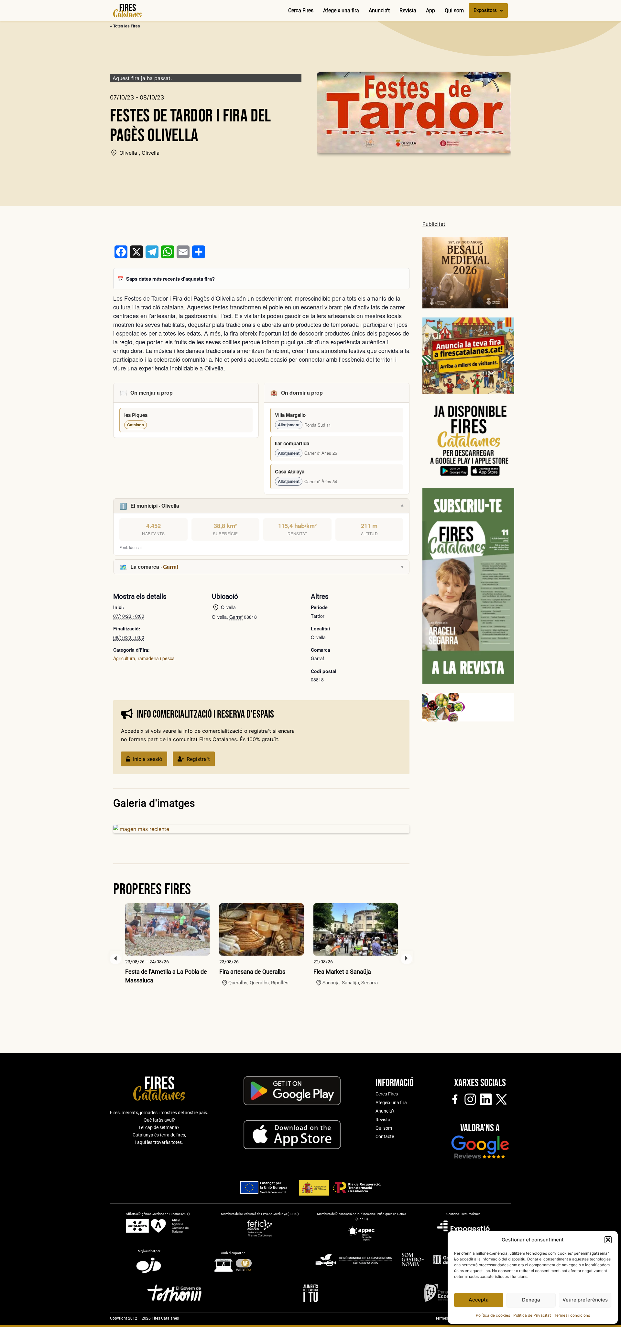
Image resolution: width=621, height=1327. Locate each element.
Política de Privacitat (532, 1315)
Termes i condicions (572, 1315)
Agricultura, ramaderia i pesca (144, 658)
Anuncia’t (379, 10)
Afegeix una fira (341, 10)
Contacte (385, 1136)
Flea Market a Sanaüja (342, 971)
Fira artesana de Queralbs (252, 971)
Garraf (170, 566)
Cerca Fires (300, 10)
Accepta (479, 1300)
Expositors (485, 10)
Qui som (454, 10)
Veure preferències (585, 1300)
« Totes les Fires (125, 26)
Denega (531, 1300)
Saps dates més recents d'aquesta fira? (170, 278)
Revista (407, 10)
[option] (167, 944)
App (430, 10)
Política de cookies (493, 1315)
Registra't (198, 759)
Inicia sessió (147, 759)
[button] (608, 1240)
